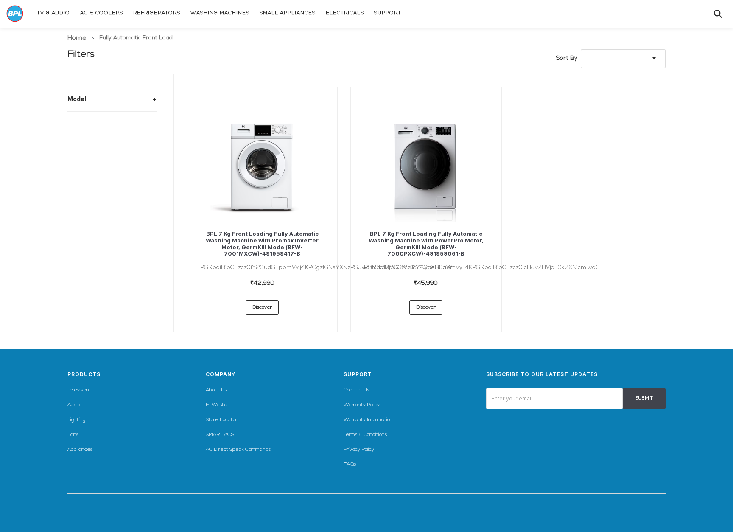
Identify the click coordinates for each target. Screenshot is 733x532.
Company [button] (220, 374)
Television (78, 390)
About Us (216, 390)
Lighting (76, 419)
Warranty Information (368, 419)
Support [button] (358, 374)
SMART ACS (220, 434)
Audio (73, 405)
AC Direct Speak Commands (238, 449)
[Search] (710, 14)
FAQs (350, 464)
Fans (72, 434)
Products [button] (84, 374)
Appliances (79, 449)
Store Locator (221, 419)
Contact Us (356, 390)
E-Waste (216, 405)
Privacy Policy (359, 449)
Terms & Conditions (365, 434)
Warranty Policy (362, 405)
